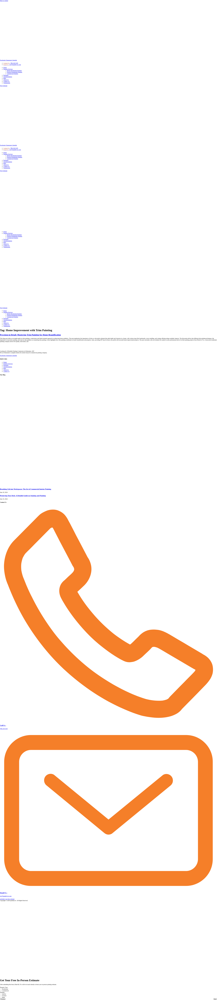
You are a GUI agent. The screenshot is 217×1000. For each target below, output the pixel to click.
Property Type (4, 987)
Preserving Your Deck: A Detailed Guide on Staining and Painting (23, 496)
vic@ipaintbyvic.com (5, 896)
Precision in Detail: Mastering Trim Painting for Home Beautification (30, 335)
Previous (3, 999)
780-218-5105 (4, 728)
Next (215, 999)
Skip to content (4, 0)
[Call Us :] (108, 722)
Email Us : (3, 893)
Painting (2, 992)
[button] (110, 69)
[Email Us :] (108, 889)
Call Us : (3, 725)
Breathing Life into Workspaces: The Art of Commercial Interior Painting (25, 489)
